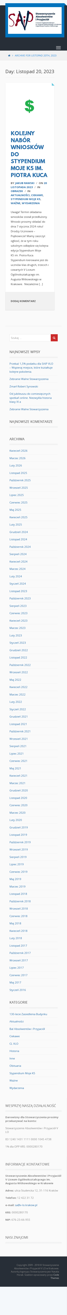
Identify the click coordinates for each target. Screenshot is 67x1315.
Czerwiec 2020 (18, 805)
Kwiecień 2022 (18, 687)
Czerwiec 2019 (18, 871)
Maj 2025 (15, 509)
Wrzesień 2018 (18, 908)
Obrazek (17, 191)
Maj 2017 (15, 982)
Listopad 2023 (18, 591)
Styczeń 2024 (17, 583)
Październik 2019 (20, 842)
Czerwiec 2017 (18, 975)
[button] (58, 48)
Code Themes (55, 1276)
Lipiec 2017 (16, 967)
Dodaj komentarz (23, 301)
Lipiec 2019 (16, 864)
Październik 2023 (20, 598)
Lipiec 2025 (16, 495)
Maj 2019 (15, 879)
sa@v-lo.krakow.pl (26, 1205)
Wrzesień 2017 (18, 960)
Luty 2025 (15, 524)
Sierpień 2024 (18, 554)
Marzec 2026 (17, 458)
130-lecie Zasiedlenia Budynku (28, 1014)
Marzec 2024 (17, 569)
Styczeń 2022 (17, 709)
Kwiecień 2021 (18, 775)
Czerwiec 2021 (18, 761)
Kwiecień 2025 (18, 517)
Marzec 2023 (17, 628)
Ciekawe (37, 195)
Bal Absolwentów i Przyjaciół (27, 1029)
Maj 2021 (15, 768)
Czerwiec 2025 (18, 502)
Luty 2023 (15, 635)
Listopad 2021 (18, 724)
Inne (12, 1058)
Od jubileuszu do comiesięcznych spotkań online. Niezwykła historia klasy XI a (30, 397)
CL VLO (13, 1043)
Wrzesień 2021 (18, 739)
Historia (14, 1051)
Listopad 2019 (18, 834)
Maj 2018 (15, 923)
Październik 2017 (20, 953)
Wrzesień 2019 (18, 849)
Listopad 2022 (18, 657)
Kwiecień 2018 (18, 931)
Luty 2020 (15, 820)
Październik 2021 (20, 731)
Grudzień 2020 (18, 790)
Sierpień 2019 (18, 857)
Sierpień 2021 (18, 746)
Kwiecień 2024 (18, 561)
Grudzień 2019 (18, 827)
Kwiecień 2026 (18, 450)
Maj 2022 (15, 679)
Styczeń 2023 (17, 642)
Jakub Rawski (24, 183)
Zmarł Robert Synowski (23, 386)
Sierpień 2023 (18, 606)
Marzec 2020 (17, 812)
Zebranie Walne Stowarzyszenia (28, 379)
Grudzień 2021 (18, 716)
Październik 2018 (20, 901)
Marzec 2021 (17, 783)
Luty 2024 (15, 576)
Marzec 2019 (17, 886)
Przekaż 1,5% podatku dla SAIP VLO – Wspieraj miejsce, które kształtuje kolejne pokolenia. (31, 367)
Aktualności (20, 195)
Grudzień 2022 (18, 650)
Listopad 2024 (18, 539)
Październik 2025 (20, 480)
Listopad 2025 (18, 473)
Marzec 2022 (17, 694)
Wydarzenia (31, 203)
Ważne (15, 203)
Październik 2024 (20, 546)
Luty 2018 (15, 938)
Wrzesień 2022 (18, 672)
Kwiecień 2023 (18, 620)
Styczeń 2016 (17, 990)
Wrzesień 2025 (18, 487)
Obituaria (15, 1065)
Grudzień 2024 (18, 532)
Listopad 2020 (18, 798)
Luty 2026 (15, 465)
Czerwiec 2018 (18, 916)
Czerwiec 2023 (18, 613)
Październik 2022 (20, 665)
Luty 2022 (15, 702)
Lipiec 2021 (16, 753)
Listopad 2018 (18, 894)
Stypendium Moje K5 (25, 199)
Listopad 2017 (18, 945)
